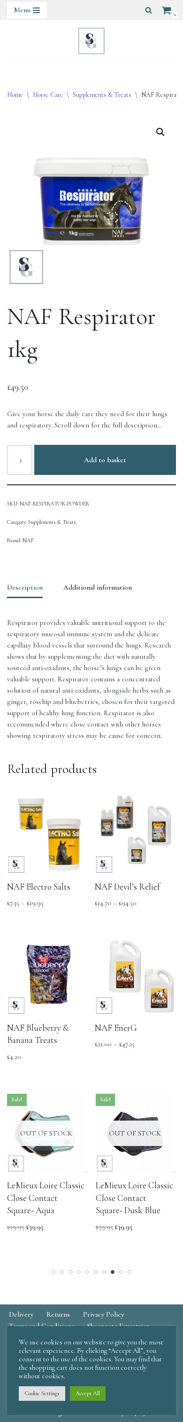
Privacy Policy (103, 1314)
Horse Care (48, 95)
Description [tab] (25, 587)
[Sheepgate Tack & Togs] (91, 41)
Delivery (21, 1314)
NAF (28, 540)
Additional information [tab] (97, 587)
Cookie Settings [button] (42, 1393)
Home (15, 95)
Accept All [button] (88, 1393)
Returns (58, 1314)
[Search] (148, 10)
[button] (160, 132)
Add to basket (105, 460)
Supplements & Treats (102, 95)
